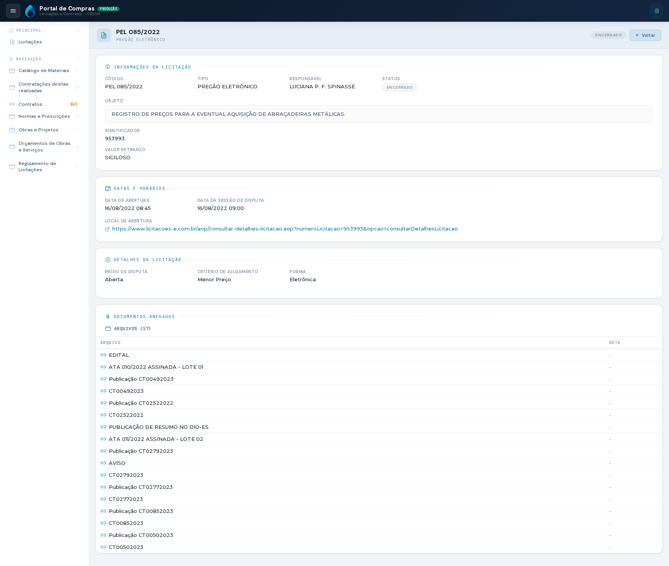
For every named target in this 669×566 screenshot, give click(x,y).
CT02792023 (126, 475)
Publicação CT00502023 (141, 535)
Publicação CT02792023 (141, 451)
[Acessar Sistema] (656, 10)
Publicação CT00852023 (141, 511)
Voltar (648, 35)
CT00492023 (126, 391)
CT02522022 (126, 415)
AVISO (117, 463)
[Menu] (13, 11)
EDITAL (119, 355)
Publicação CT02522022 (141, 403)
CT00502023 (126, 547)
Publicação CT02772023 (141, 487)
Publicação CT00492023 (141, 379)
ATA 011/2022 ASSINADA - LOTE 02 (156, 439)
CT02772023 (126, 499)
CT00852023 (126, 523)
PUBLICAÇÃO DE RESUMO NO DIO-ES (159, 427)
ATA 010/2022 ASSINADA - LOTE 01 (156, 367)
